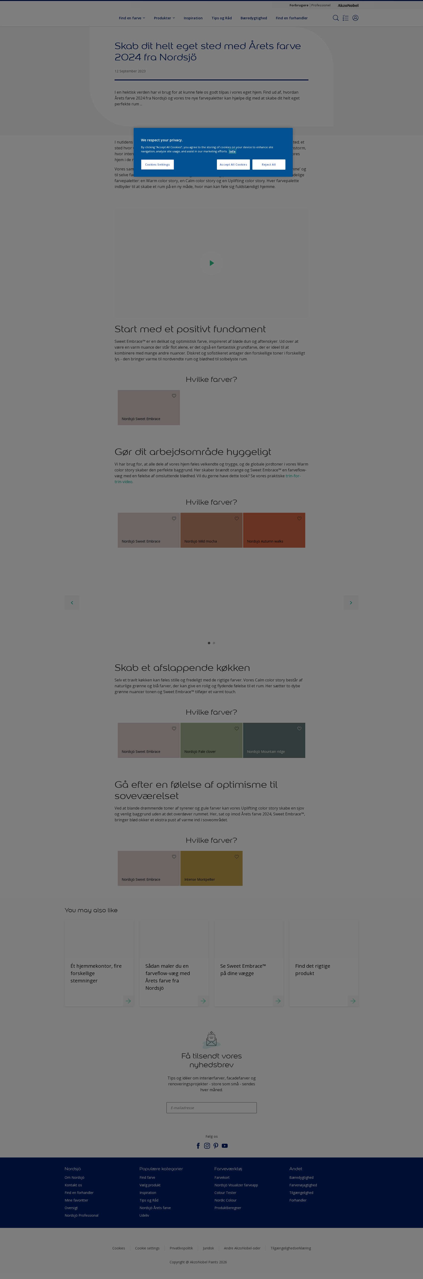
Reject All (269, 164)
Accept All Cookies (233, 164)
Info (232, 151)
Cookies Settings (157, 164)
